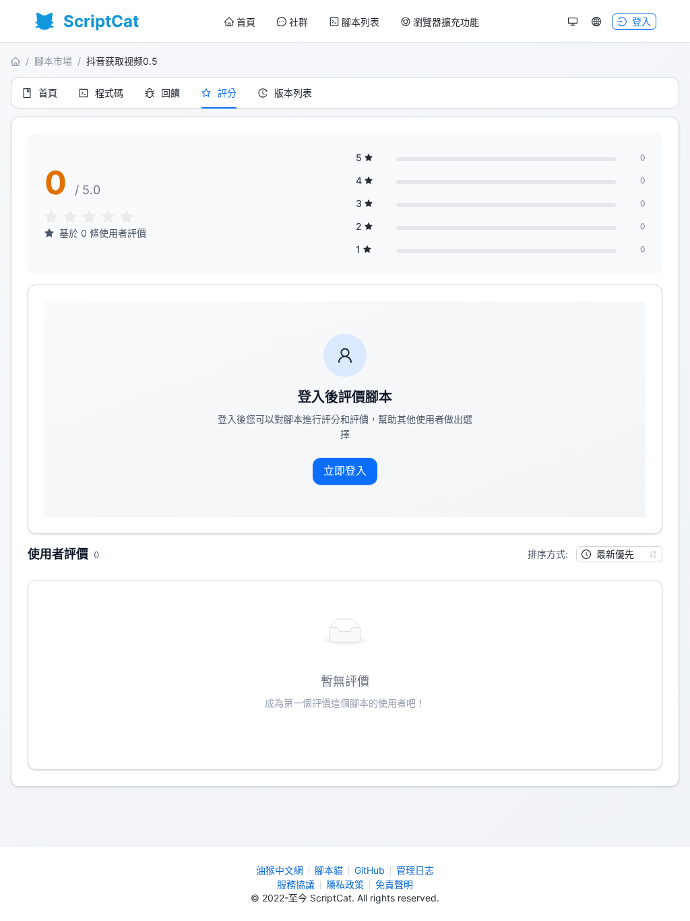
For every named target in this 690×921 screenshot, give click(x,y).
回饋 (170, 92)
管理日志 (415, 870)
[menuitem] (240, 22)
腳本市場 (53, 61)
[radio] (51, 217)
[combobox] (613, 554)
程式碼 (109, 92)
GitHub (369, 870)
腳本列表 (360, 22)
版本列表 (293, 92)
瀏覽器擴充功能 (446, 22)
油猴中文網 (279, 870)
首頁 (246, 22)
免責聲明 (394, 884)
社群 (298, 22)
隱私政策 (345, 884)
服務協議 (296, 884)
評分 (227, 92)
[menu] (352, 22)
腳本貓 (329, 870)
